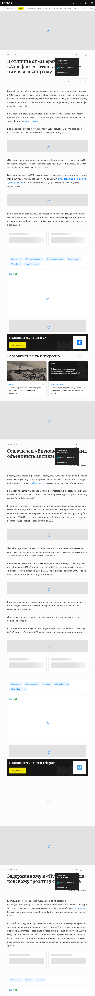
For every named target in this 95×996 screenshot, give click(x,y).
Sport (85, 8)
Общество (54, 809)
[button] (92, 3)
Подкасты (53, 8)
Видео (63, 8)
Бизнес (11, 384)
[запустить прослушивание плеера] (76, 55)
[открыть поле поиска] (86, 3)
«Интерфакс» (31, 121)
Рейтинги (30, 8)
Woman (77, 8)
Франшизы (42, 8)
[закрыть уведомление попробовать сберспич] (76, 62)
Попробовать (62, 72)
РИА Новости (78, 908)
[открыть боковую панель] (80, 3)
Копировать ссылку (78, 81)
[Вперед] (92, 239)
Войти (72, 3)
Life (69, 8)
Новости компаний (57, 384)
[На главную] (7, 3)
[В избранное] (43, 384)
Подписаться (17, 345)
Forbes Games (13, 8)
